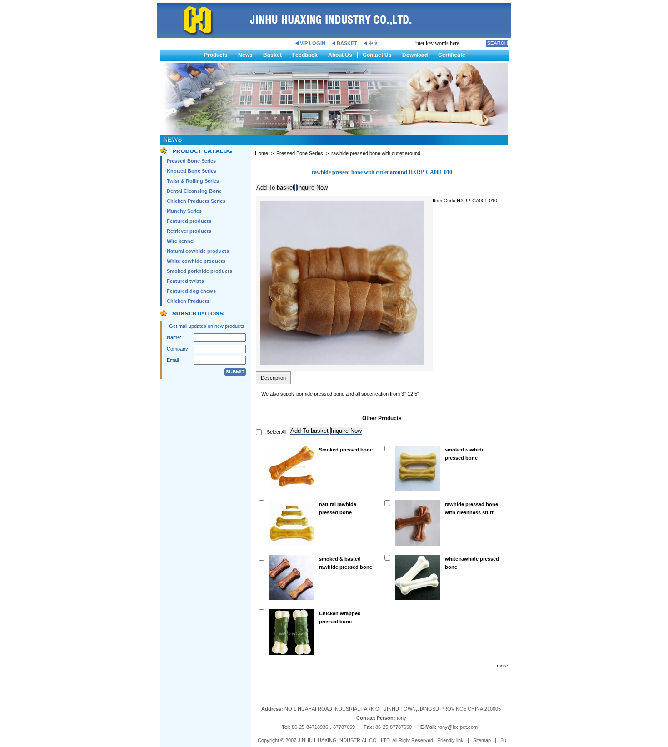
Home (261, 153)
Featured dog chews (191, 291)
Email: (173, 360)
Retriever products (189, 231)
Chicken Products (188, 301)
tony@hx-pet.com (458, 727)
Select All (276, 432)
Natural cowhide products (198, 251)
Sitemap (482, 740)
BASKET (347, 43)
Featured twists (185, 281)
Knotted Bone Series (191, 171)
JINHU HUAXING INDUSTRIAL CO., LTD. (344, 740)
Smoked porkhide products (199, 271)
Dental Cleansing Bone (194, 191)
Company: (178, 348)
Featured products (189, 221)
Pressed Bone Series (191, 161)
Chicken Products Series (196, 201)
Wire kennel (180, 241)
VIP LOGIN (312, 43)
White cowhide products (196, 261)
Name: (174, 337)
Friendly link (450, 740)
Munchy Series (184, 211)
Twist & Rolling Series (193, 181)
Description (273, 378)
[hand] (497, 43)
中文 (374, 43)
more (502, 665)
